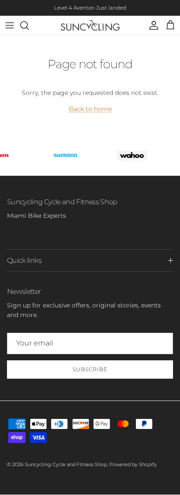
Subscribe (90, 369)
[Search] (28, 25)
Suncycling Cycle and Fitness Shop (66, 464)
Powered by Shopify (133, 464)
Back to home (90, 109)
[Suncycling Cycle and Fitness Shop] (90, 25)
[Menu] (9, 25)
